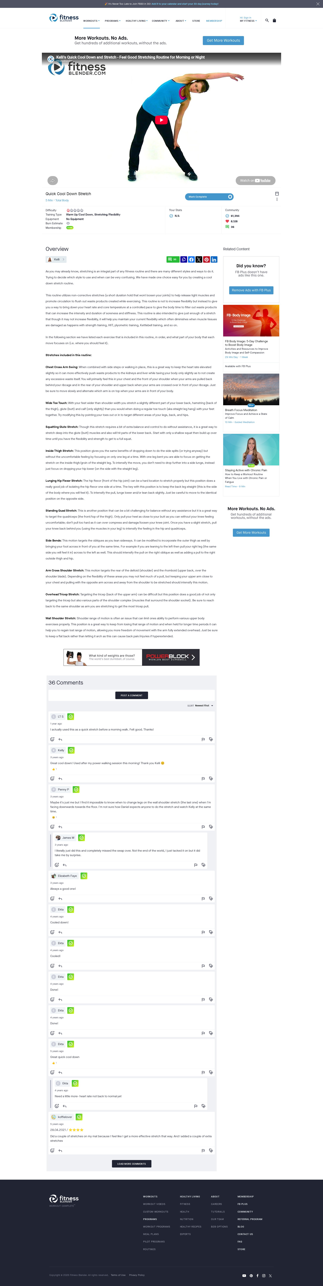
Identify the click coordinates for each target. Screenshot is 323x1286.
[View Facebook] (257, 1276)
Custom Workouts (155, 1211)
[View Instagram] (263, 1276)
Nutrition (186, 1219)
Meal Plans (151, 1234)
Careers (216, 1204)
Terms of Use (118, 1275)
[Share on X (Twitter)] (198, 259)
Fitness (185, 1204)
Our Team (217, 1219)
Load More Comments (131, 1163)
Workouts (150, 1196)
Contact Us (245, 1234)
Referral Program (250, 1219)
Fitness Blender (64, 18)
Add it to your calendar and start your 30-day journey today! (185, 3)
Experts (185, 1234)
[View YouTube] (244, 1276)
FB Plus (243, 1204)
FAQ (240, 1241)
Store (241, 1249)
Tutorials (218, 1211)
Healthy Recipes (191, 1226)
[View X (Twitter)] (270, 1276)
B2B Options (219, 1226)
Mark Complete (198, 196)
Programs (150, 1219)
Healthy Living (190, 1196)
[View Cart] (274, 18)
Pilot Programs (154, 1241)
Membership (246, 1196)
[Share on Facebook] (191, 259)
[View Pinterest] (251, 1276)
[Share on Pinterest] (206, 259)
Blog (241, 1226)
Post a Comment (132, 695)
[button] (70, 716)
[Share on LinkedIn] (214, 259)
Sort (190, 705)
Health (184, 1211)
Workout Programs (156, 1226)
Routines (149, 1249)
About (215, 1196)
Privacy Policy (137, 1275)
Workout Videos (154, 1204)
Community (245, 1211)
